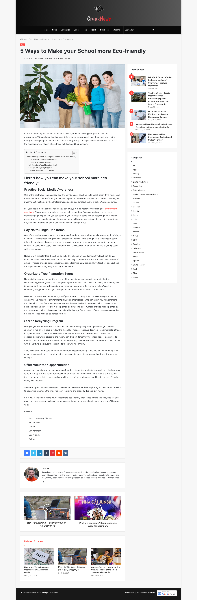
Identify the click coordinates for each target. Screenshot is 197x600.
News (54, 30)
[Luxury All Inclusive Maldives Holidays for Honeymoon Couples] (138, 115)
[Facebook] (27, 453)
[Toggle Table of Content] (73, 153)
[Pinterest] (52, 453)
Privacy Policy (130, 592)
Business (104, 30)
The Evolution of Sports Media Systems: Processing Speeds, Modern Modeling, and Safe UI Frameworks (159, 98)
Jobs (76, 30)
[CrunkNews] (98, 13)
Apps (135, 169)
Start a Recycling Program (41, 168)
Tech (84, 30)
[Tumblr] (46, 453)
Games (136, 203)
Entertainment (139, 190)
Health (93, 30)
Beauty (136, 174)
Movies (136, 232)
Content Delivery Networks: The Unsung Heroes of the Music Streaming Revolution (105, 569)
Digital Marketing (140, 182)
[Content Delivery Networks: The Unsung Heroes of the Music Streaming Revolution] (106, 556)
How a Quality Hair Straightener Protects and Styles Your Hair (160, 137)
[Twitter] (33, 453)
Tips (30, 39)
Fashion (136, 198)
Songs (135, 256)
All (134, 165)
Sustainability (139, 265)
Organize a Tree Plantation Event (44, 165)
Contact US (142, 592)
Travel (135, 277)
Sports (136, 261)
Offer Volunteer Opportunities (42, 170)
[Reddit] (59, 453)
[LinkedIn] (39, 453)
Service (136, 244)
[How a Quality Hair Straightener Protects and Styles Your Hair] (138, 138)
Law (135, 223)
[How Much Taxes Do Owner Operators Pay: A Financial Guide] (39, 556)
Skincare (137, 248)
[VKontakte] (65, 453)
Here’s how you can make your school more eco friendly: (52, 157)
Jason (45, 468)
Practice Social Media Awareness (44, 159)
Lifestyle (116, 30)
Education (65, 30)
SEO (135, 240)
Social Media (138, 252)
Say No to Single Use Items (42, 162)
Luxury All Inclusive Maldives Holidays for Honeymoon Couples (158, 114)
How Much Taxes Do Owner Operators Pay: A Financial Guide (36, 569)
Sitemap (151, 592)
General (136, 207)
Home (45, 30)
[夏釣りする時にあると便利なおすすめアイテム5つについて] (72, 556)
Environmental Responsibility (145, 194)
